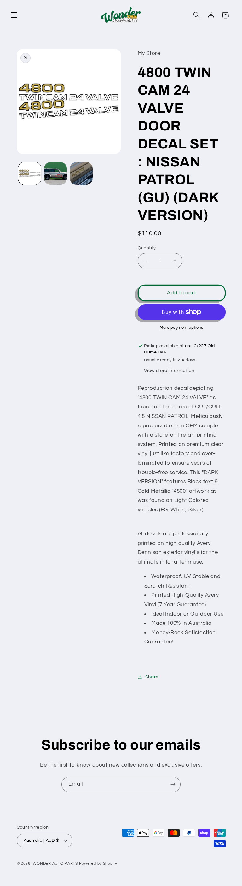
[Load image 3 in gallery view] (81, 173)
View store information (169, 370)
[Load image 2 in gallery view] (55, 173)
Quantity (147, 248)
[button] (14, 15)
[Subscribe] (173, 784)
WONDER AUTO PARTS (55, 863)
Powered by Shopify (98, 863)
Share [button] (151, 677)
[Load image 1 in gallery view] (29, 173)
